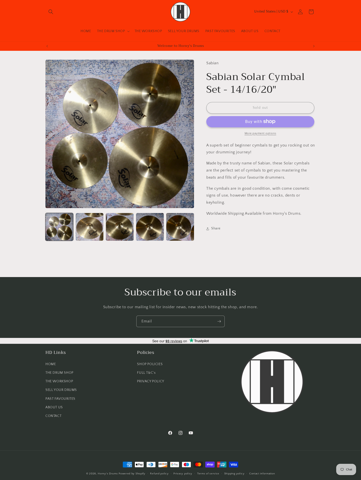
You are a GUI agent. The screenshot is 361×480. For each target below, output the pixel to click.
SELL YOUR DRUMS (61, 390)
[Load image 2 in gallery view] (89, 227)
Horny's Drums (108, 473)
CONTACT (53, 416)
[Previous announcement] (47, 46)
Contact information (262, 473)
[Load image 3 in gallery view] (120, 227)
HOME (50, 364)
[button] (50, 11)
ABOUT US (54, 407)
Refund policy (159, 473)
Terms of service (208, 473)
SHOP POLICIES (150, 364)
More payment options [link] (260, 133)
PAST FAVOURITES (60, 398)
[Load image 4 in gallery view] (150, 227)
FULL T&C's (146, 372)
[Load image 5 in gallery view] (180, 227)
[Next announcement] (313, 46)
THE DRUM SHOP (59, 372)
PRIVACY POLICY (150, 381)
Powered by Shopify (132, 473)
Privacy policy (182, 473)
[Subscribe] (219, 321)
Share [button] (216, 228)
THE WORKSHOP (59, 381)
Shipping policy (234, 473)
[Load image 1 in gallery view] (59, 227)
